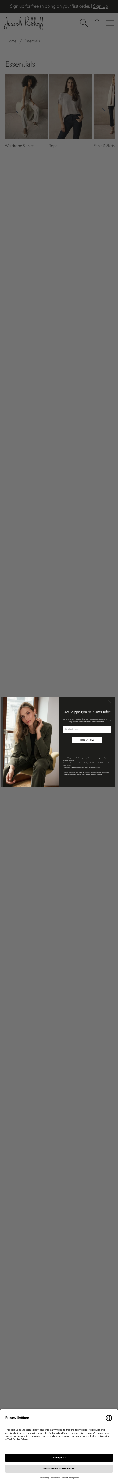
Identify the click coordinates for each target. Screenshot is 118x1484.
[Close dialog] (110, 702)
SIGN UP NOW (87, 740)
